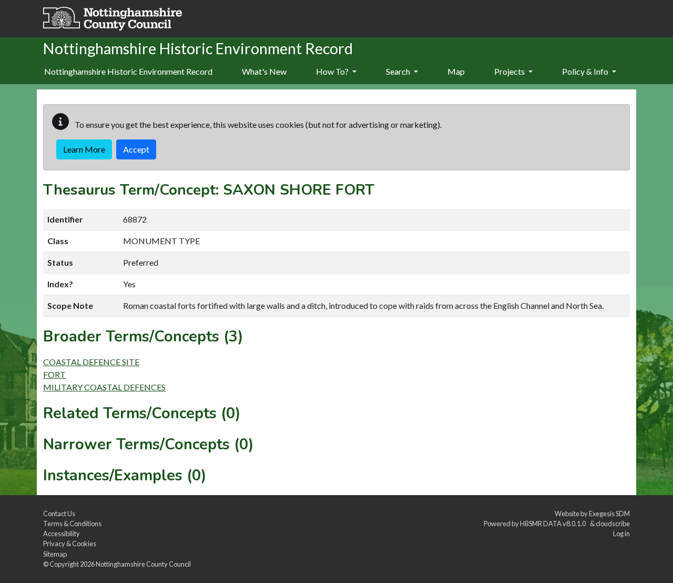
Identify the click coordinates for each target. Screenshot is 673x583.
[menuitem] (264, 72)
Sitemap (55, 554)
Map (456, 71)
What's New (264, 71)
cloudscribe (613, 523)
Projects (510, 71)
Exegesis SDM (609, 513)
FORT (54, 374)
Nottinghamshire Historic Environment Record (128, 71)
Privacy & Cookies (69, 543)
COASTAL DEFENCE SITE (91, 362)
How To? (333, 71)
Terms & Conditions (72, 523)
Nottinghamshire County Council (143, 564)
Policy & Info (586, 71)
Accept (136, 149)
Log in (621, 533)
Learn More (84, 149)
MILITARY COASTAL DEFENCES (104, 387)
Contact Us (59, 513)
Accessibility (61, 533)
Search (399, 71)
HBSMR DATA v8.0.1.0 (554, 523)
